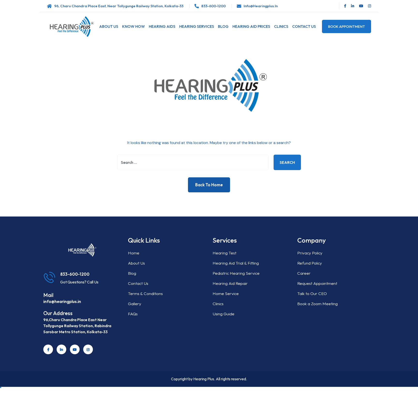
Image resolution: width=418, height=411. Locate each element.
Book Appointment (346, 26)
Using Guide (223, 313)
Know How (133, 26)
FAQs (133, 313)
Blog (223, 26)
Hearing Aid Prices (251, 26)
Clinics (281, 26)
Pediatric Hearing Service (236, 273)
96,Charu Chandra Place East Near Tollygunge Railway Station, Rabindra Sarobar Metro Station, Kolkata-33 (77, 325)
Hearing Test (224, 252)
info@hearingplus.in (261, 6)
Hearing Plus (203, 378)
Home (133, 252)
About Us (108, 26)
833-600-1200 (213, 6)
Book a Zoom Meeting (317, 303)
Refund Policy (309, 263)
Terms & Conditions (145, 293)
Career (304, 273)
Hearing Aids (162, 26)
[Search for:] (193, 162)
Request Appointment (317, 283)
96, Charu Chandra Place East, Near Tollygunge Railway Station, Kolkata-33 (118, 6)
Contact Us (304, 26)
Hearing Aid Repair (230, 283)
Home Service (226, 293)
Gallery (134, 303)
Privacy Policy (309, 252)
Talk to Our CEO (312, 293)
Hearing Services (196, 26)
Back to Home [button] (209, 184)
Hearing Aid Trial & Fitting (236, 263)
